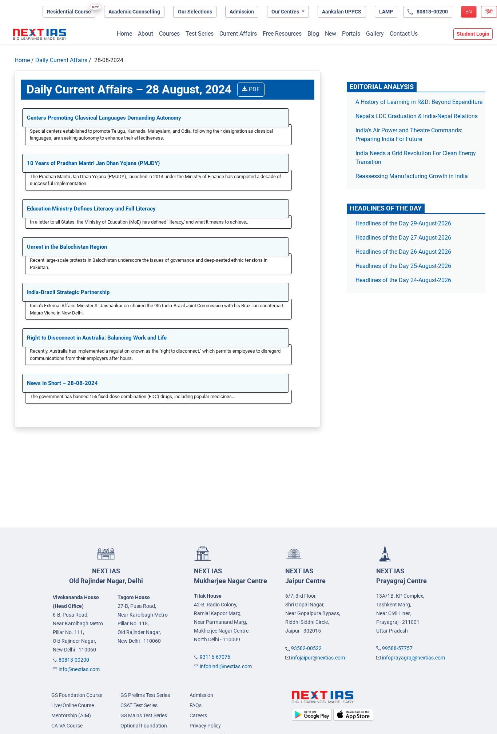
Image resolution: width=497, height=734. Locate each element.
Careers (198, 715)
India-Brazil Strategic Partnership (69, 292)
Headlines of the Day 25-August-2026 (403, 265)
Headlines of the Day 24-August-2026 (403, 280)
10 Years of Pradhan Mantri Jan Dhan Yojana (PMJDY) (93, 163)
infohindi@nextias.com (226, 666)
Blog (313, 33)
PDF (253, 89)
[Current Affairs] (39, 34)
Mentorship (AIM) (71, 715)
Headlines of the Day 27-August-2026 (403, 237)
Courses (169, 33)
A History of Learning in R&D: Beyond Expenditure (418, 102)
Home (124, 33)
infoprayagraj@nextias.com (413, 658)
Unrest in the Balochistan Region (67, 247)
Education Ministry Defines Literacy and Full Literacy (91, 208)
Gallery (375, 33)
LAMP (386, 12)
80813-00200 (74, 660)
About (145, 33)
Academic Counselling (134, 12)
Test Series (200, 33)
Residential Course (69, 12)
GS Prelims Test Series (145, 695)
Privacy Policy (205, 726)
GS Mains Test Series (143, 715)
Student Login (473, 34)
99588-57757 (397, 648)
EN (468, 12)
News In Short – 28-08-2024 (62, 383)
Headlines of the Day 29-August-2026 (403, 223)
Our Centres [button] (285, 12)
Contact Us (404, 33)
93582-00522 (306, 648)
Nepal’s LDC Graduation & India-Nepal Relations (416, 116)
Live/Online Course (72, 705)
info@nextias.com (79, 669)
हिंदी (489, 12)
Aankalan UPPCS (341, 12)
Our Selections (195, 12)
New (330, 33)
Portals (351, 33)
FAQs (196, 705)
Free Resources (282, 33)
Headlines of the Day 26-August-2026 (403, 251)
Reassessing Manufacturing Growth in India (411, 176)
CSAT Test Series (139, 705)
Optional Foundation (143, 726)
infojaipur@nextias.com (318, 658)
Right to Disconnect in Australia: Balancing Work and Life (97, 337)
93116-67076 (215, 657)
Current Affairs (238, 33)
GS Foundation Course (76, 695)
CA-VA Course (67, 726)
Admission (242, 12)
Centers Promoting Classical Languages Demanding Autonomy (104, 118)
